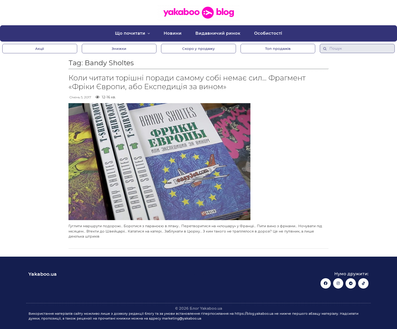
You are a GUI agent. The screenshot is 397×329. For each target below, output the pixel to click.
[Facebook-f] (325, 283)
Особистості (268, 33)
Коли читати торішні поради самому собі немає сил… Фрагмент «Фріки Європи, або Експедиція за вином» (187, 82)
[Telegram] (351, 283)
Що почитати (130, 33)
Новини (172, 33)
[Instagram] (338, 283)
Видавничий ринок (217, 33)
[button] (39, 48)
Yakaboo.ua (42, 274)
